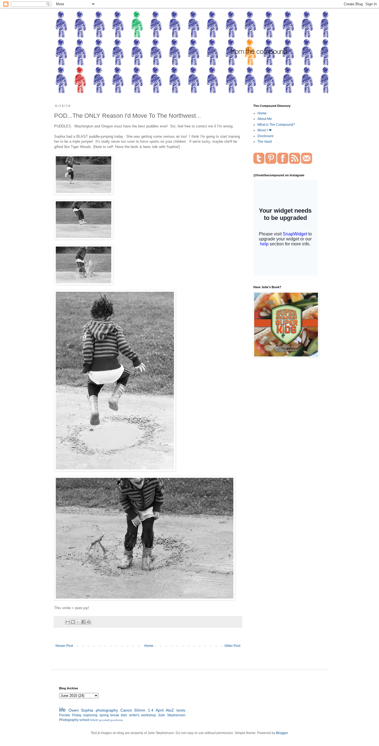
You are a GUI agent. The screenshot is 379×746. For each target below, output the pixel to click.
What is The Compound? (276, 125)
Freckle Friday (70, 715)
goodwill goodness (111, 720)
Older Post (232, 646)
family (180, 710)
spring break (109, 715)
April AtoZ (165, 710)
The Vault (264, 142)
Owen (74, 710)
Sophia (87, 710)
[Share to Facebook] (83, 622)
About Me (264, 119)
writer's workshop (142, 715)
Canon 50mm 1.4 (136, 710)
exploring (90, 715)
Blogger (282, 733)
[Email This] (67, 622)
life (62, 710)
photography (107, 710)
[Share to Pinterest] (89, 622)
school (84, 720)
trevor (94, 720)
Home (148, 646)
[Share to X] (78, 622)
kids (124, 715)
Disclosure (265, 136)
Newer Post (64, 646)
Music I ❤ (264, 130)
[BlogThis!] (73, 622)
